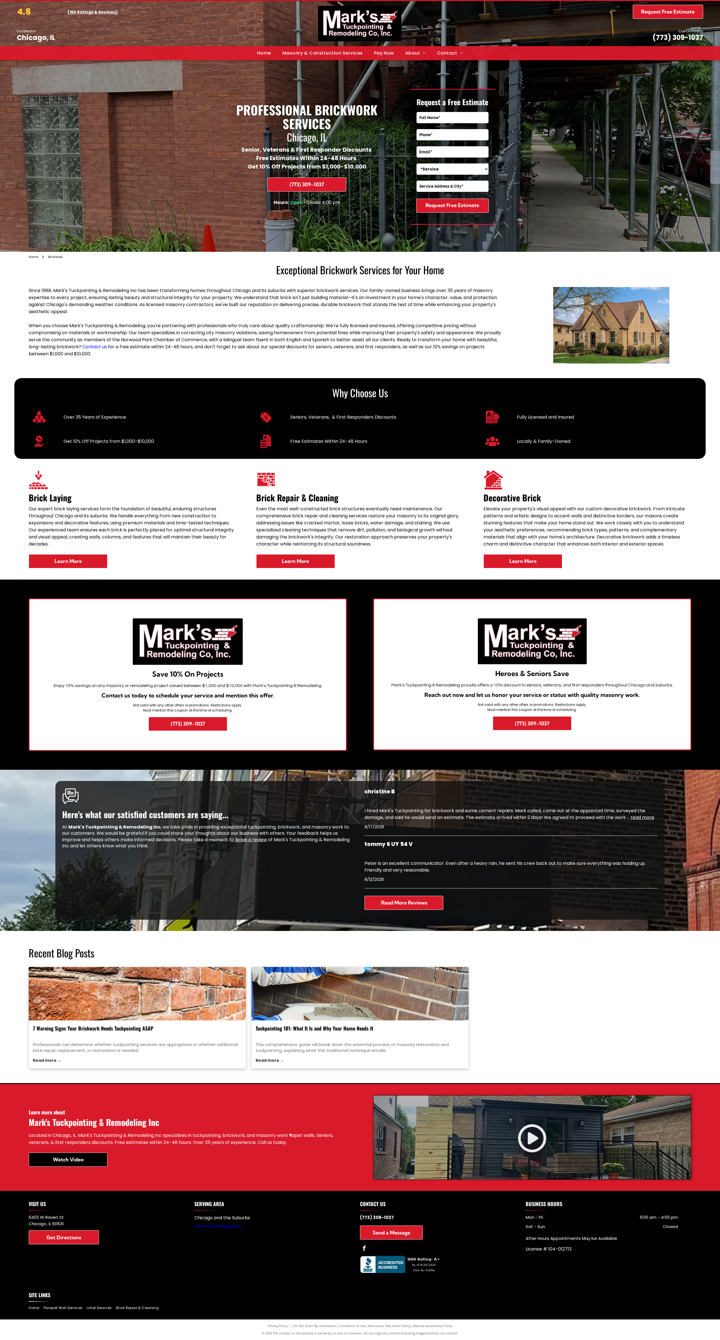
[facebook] (364, 1249)
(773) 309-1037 (677, 37)
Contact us (94, 347)
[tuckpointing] (360, 993)
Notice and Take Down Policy (389, 1326)
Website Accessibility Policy (432, 1326)
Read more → (47, 1060)
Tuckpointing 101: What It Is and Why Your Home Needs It (314, 1028)
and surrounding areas (217, 1226)
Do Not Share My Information (315, 1326)
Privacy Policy (278, 1326)
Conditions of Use (352, 1326)
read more (642, 817)
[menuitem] (264, 53)
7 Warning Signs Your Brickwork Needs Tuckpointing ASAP (93, 1028)
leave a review (251, 839)
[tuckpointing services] (137, 993)
